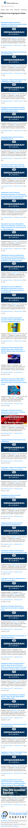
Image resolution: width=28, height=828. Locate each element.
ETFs (11, 9)
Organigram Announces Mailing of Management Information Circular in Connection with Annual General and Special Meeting (12, 289)
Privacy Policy (4, 826)
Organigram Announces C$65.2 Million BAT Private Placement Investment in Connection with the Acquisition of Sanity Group (14, 381)
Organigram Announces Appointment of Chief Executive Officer (13, 579)
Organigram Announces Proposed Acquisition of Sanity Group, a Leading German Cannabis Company (13, 411)
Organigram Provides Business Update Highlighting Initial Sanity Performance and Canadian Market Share (13, 109)
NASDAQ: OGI (15, 38)
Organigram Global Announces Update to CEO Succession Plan (13, 636)
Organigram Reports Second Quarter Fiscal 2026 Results (12, 138)
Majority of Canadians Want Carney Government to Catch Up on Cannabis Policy (12, 607)
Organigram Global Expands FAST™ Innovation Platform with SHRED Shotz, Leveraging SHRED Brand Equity (13, 319)
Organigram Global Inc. (8, 45)
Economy (17, 9)
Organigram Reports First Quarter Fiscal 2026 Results (13, 440)
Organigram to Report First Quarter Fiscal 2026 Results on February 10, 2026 (13, 468)
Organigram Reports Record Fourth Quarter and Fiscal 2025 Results (11, 523)
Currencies (24, 9)
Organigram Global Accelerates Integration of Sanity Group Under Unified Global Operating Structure (13, 24)
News (7, 9)
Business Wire (19, 45)
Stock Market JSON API (6, 820)
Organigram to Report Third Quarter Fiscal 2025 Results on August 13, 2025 (14, 753)
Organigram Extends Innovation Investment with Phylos (10, 496)
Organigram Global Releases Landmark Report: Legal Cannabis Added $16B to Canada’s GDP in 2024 (13, 696)
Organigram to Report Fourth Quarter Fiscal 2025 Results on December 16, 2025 (14, 551)
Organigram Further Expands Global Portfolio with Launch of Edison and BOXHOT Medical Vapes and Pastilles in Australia (13, 350)
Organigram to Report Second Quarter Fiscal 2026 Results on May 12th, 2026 (13, 165)
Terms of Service (14, 826)
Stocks (2, 9)
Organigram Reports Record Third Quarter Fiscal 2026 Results (14, 53)
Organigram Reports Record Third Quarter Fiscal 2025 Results (14, 725)
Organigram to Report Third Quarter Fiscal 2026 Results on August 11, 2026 (14, 80)
